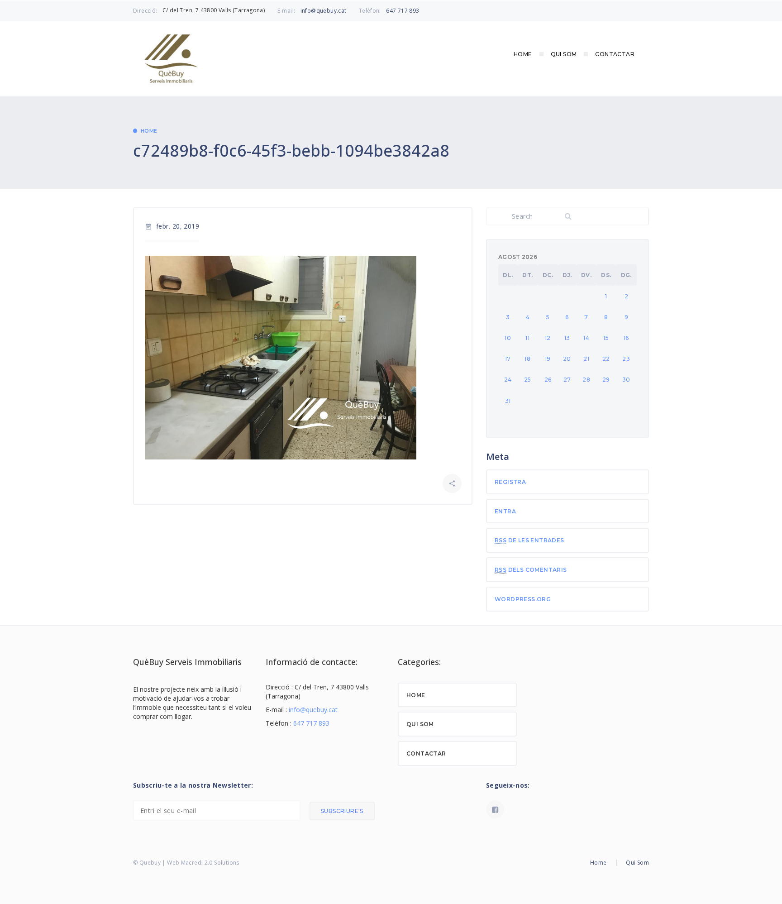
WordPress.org (523, 599)
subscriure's (342, 811)
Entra (505, 511)
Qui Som (564, 54)
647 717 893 (402, 10)
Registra (510, 481)
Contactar (614, 54)
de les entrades (529, 540)
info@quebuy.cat (323, 10)
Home (523, 54)
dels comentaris (531, 569)
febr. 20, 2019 (172, 226)
